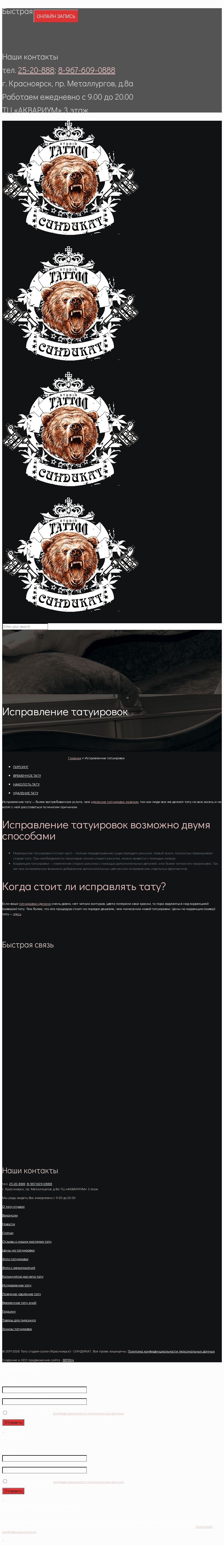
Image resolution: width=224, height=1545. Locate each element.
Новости (8, 1223)
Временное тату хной (19, 1302)
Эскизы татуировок (17, 1328)
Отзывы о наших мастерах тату (27, 1241)
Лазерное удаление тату (21, 1293)
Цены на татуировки (18, 1250)
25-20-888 (36, 69)
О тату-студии (13, 1206)
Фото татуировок (15, 1258)
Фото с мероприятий (18, 1267)
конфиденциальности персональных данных (88, 1413)
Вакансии (10, 1215)
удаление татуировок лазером (114, 801)
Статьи (7, 1232)
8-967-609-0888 (86, 69)
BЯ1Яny (68, 1359)
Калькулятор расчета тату (22, 1276)
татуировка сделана (35, 903)
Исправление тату (16, 1285)
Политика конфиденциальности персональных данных (171, 1351)
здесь (17, 913)
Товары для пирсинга (19, 1319)
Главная (74, 757)
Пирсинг (9, 1311)
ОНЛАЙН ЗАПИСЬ (56, 16)
